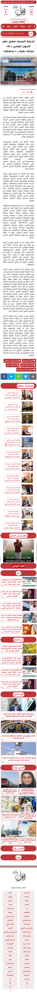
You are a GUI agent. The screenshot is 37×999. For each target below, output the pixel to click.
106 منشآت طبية (27, 365)
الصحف (10, 928)
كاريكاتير (10, 920)
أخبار (29, 26)
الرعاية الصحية (28, 360)
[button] (33, 551)
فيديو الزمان (27, 932)
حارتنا (10, 955)
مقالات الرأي (10, 924)
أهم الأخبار (18, 694)
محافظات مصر (12, 365)
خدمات (27, 940)
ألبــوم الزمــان (10, 963)
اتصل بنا (26, 979)
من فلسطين (27, 971)
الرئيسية (27, 892)
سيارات (26, 955)
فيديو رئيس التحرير (10, 932)
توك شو (10, 947)
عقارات (10, 951)
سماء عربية (26, 943)
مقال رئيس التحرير (18, 536)
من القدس (26, 967)
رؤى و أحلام (27, 947)
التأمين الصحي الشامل (25, 369)
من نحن (10, 971)
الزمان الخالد (27, 936)
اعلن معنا (27, 975)
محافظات (27, 916)
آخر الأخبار (18, 640)
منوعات (10, 912)
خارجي (10, 900)
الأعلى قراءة (18, 768)
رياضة (9, 26)
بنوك (10, 959)
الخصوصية (10, 975)
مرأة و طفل (27, 951)
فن (27, 908)
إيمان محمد (26, 92)
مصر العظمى (27, 920)
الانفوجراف (10, 943)
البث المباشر (10, 936)
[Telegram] (25, 376)
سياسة (22, 26)
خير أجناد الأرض (10, 940)
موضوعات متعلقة (25, 386)
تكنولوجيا (27, 912)
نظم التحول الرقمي (11, 360)
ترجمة (10, 967)
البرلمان (26, 963)
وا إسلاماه (26, 924)
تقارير (16, 26)
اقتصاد (27, 904)
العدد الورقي (18, 566)
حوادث (10, 904)
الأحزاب (27, 959)
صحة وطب (10, 908)
